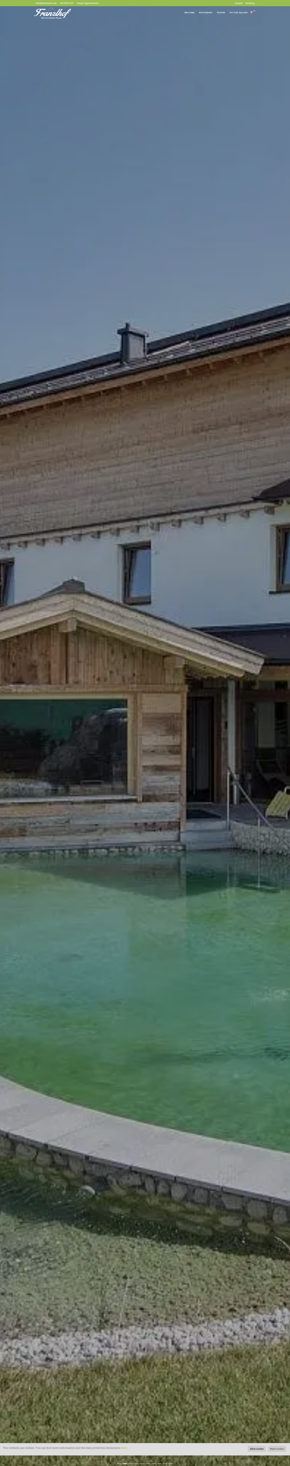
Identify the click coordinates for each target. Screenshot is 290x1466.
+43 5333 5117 (67, 3)
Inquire (239, 3)
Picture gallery (239, 12)
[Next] (284, 737)
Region (221, 12)
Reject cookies (277, 1448)
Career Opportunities (88, 3)
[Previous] (6, 737)
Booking (250, 3)
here (124, 1448)
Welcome (189, 12)
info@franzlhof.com (46, 3)
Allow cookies (257, 1448)
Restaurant (206, 12)
